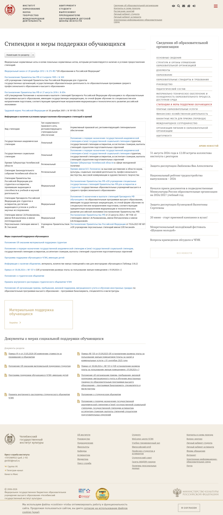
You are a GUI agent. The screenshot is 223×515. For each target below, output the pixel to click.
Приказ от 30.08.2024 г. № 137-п (20, 270)
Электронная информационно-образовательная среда (138, 21)
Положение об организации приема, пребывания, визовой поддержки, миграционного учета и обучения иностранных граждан (68, 288)
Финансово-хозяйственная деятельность (182, 114)
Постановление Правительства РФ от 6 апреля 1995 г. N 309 (35, 77)
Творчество (31, 15)
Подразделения (85, 443)
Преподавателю (69, 15)
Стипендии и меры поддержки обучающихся (184, 104)
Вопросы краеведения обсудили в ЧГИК (175, 240)
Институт (29, 6)
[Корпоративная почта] (183, 6)
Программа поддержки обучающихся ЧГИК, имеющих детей (34, 257)
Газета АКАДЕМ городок (143, 462)
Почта (190, 466)
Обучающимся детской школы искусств (75, 20)
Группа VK (13, 466)
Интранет (191, 455)
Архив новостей (208, 146)
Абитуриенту (67, 6)
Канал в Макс (11, 474)
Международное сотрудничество (177, 123)
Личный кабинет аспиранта (127, 17)
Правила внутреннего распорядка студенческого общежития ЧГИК (38, 282)
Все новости (184, 253)
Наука (27, 12)
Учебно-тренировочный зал (146, 443)
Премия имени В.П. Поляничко (85, 169)
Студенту (65, 9)
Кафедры (82, 451)
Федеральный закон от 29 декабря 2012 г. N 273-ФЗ (30, 71)
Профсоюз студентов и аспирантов (143, 452)
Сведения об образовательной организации (136, 6)
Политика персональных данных (144, 467)
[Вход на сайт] (194, 6)
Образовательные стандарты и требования (182, 79)
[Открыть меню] (215, 8)
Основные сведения (168, 58)
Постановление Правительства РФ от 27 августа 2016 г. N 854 (35, 92)
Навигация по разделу (18, 55)
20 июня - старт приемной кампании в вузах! (179, 217)
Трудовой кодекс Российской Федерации (25, 110)
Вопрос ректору (194, 439)
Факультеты (83, 447)
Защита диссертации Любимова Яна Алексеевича (181, 166)
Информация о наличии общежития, (23, 264)
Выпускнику (67, 12)
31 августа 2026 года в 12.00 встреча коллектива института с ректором (181, 154)
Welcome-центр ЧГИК (142, 439)
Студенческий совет (142, 458)
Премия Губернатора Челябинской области (92, 163)
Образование (31, 9)
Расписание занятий (124, 11)
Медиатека (82, 459)
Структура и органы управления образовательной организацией (176, 64)
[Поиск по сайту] (178, 6)
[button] (173, 6)
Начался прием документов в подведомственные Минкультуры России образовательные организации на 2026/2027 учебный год (183, 192)
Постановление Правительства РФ (87, 215)
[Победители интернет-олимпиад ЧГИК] (102, 495)
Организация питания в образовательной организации (182, 129)
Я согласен (189, 508)
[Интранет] (188, 6)
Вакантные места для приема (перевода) (181, 118)
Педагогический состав (171, 89)
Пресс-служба (84, 463)
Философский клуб (141, 447)
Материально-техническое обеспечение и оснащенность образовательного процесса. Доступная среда (183, 97)
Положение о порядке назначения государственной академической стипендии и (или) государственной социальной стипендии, (69, 248)
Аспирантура (83, 455)
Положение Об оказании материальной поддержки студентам (36, 242)
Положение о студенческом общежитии (24, 276)
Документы (163, 70)
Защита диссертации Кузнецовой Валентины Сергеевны (178, 206)
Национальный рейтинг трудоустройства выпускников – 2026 (176, 177)
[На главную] (10, 10)
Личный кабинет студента (127, 14)
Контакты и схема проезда (127, 8)
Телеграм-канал (15, 470)
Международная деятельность (34, 20)
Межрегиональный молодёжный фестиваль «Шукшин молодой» (178, 228)
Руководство (164, 84)
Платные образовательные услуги (177, 109)
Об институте (83, 435)
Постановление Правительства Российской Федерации (98, 224)
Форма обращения (196, 451)
